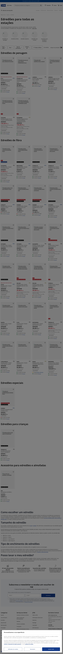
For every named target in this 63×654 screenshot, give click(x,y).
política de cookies (29, 644)
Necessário (32, 649)
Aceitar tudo (51, 649)
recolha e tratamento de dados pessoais (12, 644)
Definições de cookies (13, 649)
